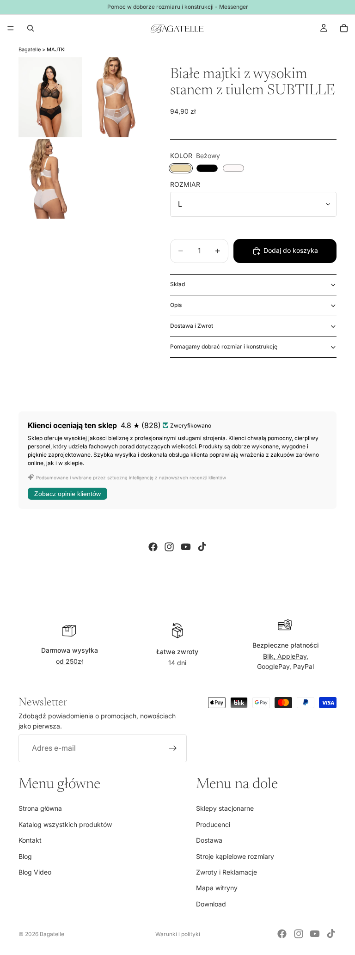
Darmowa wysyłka (69, 650)
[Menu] (10, 28)
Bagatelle (29, 49)
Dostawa (209, 840)
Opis (176, 304)
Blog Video (34, 872)
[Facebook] (153, 546)
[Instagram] (169, 546)
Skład (177, 284)
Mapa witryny (217, 888)
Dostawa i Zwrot (191, 325)
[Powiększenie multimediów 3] (50, 179)
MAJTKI (56, 49)
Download (211, 904)
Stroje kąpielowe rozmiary (235, 856)
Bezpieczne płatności (285, 645)
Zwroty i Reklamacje (226, 872)
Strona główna (40, 809)
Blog (25, 856)
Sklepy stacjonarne (225, 809)
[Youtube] (185, 546)
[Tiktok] (202, 546)
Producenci (213, 824)
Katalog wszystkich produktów (65, 824)
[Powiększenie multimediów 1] (50, 97)
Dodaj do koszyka (290, 250)
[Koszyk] (344, 28)
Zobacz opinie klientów (67, 493)
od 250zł (69, 661)
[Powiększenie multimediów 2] (116, 97)
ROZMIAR (185, 184)
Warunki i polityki (177, 934)
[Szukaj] (30, 28)
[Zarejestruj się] (173, 748)
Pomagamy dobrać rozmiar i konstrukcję (223, 346)
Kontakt (30, 840)
